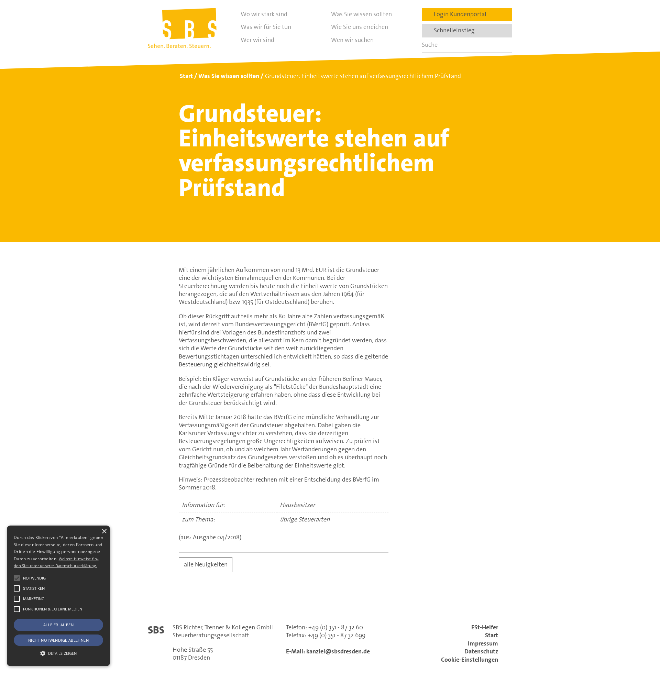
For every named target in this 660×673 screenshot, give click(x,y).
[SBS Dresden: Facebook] (330, 599)
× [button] (104, 531)
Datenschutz (481, 651)
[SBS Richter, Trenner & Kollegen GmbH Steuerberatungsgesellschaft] (182, 28)
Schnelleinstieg (452, 30)
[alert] (58, 596)
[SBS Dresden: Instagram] (359, 600)
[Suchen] (504, 45)
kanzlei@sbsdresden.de (338, 651)
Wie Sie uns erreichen (359, 27)
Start (491, 635)
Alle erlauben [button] (58, 624)
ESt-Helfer (484, 627)
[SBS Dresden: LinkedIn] (300, 600)
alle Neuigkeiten (206, 564)
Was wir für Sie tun (266, 27)
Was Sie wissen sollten (361, 14)
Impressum (483, 643)
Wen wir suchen (352, 40)
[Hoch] (642, 633)
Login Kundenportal (458, 14)
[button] (17, 578)
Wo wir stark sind (264, 14)
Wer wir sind (257, 40)
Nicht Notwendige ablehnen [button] (58, 640)
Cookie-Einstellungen (469, 659)
